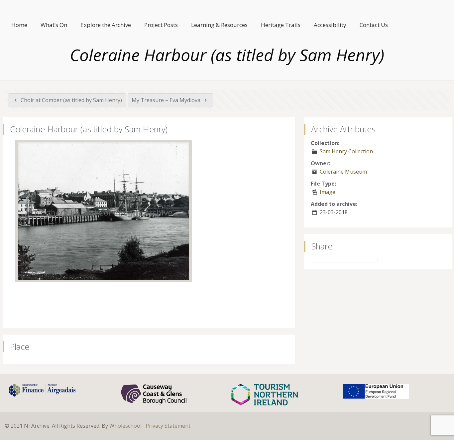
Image (327, 192)
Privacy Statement (168, 425)
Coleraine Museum (343, 171)
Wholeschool (125, 425)
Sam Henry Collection (346, 151)
